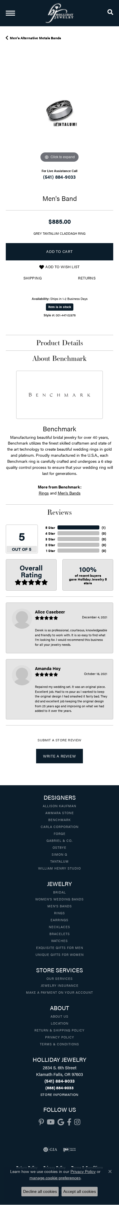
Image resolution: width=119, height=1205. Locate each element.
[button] (110, 13)
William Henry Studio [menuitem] (59, 868)
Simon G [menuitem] (59, 854)
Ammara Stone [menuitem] (59, 812)
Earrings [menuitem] (59, 919)
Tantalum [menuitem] (59, 861)
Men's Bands (69, 493)
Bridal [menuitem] (59, 892)
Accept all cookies (79, 1191)
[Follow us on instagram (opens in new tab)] (77, 1122)
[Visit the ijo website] (69, 1149)
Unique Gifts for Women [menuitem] (60, 954)
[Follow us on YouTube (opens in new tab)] (51, 1122)
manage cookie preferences (55, 1178)
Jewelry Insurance (60, 985)
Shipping (32, 278)
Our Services (60, 978)
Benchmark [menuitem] (59, 819)
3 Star (50, 539)
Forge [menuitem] (60, 833)
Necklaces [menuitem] (59, 926)
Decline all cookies (40, 1191)
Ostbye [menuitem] (59, 847)
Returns (87, 278)
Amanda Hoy (48, 668)
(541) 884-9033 (59, 177)
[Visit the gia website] (50, 1149)
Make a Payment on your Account (59, 992)
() (103, 527)
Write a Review (59, 756)
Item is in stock (59, 307)
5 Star (50, 527)
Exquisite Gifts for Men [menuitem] (59, 947)
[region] (59, 110)
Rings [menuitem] (59, 913)
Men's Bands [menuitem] (59, 906)
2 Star (50, 544)
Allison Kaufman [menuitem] (59, 805)
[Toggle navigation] (10, 13)
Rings (44, 493)
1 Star (50, 550)
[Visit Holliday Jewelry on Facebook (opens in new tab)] (69, 1122)
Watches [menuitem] (59, 940)
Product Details (59, 343)
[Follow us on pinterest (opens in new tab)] (41, 1122)
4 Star (50, 533)
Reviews (59, 512)
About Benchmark (59, 358)
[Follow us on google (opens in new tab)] (60, 1122)
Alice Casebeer (50, 612)
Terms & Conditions (59, 1044)
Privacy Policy (59, 1037)
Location (59, 1023)
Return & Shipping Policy (59, 1030)
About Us (59, 1016)
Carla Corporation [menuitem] (60, 826)
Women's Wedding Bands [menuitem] (59, 899)
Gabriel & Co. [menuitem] (59, 840)
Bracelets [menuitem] (59, 933)
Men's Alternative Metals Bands (35, 37)
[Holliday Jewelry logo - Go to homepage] (59, 13)
